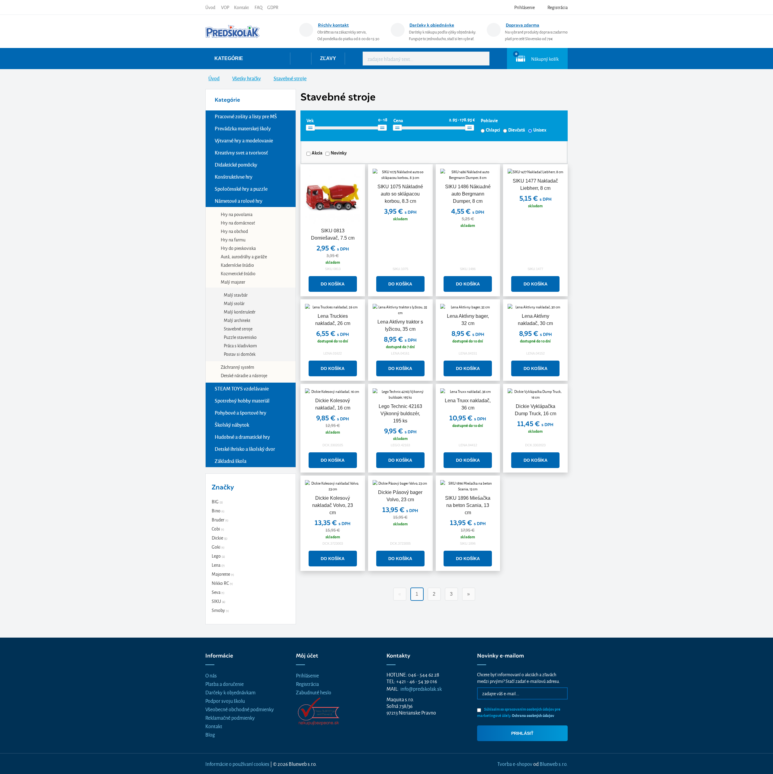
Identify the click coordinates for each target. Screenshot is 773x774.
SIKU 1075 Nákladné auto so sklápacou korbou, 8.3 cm (400, 194)
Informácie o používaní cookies (237, 763)
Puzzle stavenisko (240, 336)
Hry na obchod (234, 231)
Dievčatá (516, 129)
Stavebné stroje (238, 328)
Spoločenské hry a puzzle (241, 188)
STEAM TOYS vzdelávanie (242, 388)
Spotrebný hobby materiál (242, 400)
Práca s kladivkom (240, 345)
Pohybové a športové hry (240, 412)
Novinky (339, 152)
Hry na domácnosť (238, 222)
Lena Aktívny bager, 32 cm (468, 320)
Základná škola (230, 460)
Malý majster (233, 281)
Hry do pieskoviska (238, 247)
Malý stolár (234, 303)
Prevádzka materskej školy (243, 128)
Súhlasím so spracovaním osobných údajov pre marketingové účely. (518, 712)
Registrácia (307, 683)
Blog (210, 734)
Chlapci (493, 129)
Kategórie (228, 58)
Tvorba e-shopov (514, 763)
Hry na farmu (233, 239)
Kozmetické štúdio (238, 273)
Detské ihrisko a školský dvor (245, 448)
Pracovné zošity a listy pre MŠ (246, 116)
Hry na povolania (236, 214)
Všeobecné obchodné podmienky (239, 709)
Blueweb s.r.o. (554, 763)
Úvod (210, 7)
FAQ (258, 7)
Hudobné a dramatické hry (242, 436)
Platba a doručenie (224, 683)
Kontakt (241, 7)
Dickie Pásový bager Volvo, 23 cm (400, 496)
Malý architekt (237, 320)
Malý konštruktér (239, 311)
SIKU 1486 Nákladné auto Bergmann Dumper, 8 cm (468, 194)
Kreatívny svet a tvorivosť (241, 152)
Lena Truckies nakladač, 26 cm (332, 320)
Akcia (317, 152)
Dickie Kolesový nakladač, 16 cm (332, 404)
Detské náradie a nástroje (244, 375)
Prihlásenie (307, 675)
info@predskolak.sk (421, 688)
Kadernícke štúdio (237, 264)
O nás (211, 675)
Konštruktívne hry (233, 176)
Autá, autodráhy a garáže (244, 256)
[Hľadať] (480, 58)
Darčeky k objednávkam (230, 692)
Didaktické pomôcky (236, 164)
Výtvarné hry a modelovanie (244, 140)
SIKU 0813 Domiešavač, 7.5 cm (332, 234)
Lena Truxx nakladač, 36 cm (468, 404)
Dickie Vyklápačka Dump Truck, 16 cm (535, 410)
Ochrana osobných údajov (533, 715)
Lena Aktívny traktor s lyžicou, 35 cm (400, 325)
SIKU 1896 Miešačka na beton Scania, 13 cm (467, 505)
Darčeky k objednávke (431, 25)
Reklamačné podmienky (230, 717)
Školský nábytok (232, 424)
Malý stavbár (236, 294)
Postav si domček (239, 353)
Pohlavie (489, 120)
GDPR (272, 7)
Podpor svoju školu (225, 700)
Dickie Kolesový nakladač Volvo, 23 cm (332, 505)
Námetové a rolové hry (238, 200)
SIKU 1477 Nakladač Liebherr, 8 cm (535, 184)
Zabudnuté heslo (313, 692)
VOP (225, 7)
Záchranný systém (237, 366)
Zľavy (328, 58)
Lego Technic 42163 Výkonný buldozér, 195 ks (400, 413)
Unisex (539, 129)
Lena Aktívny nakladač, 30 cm (535, 320)
